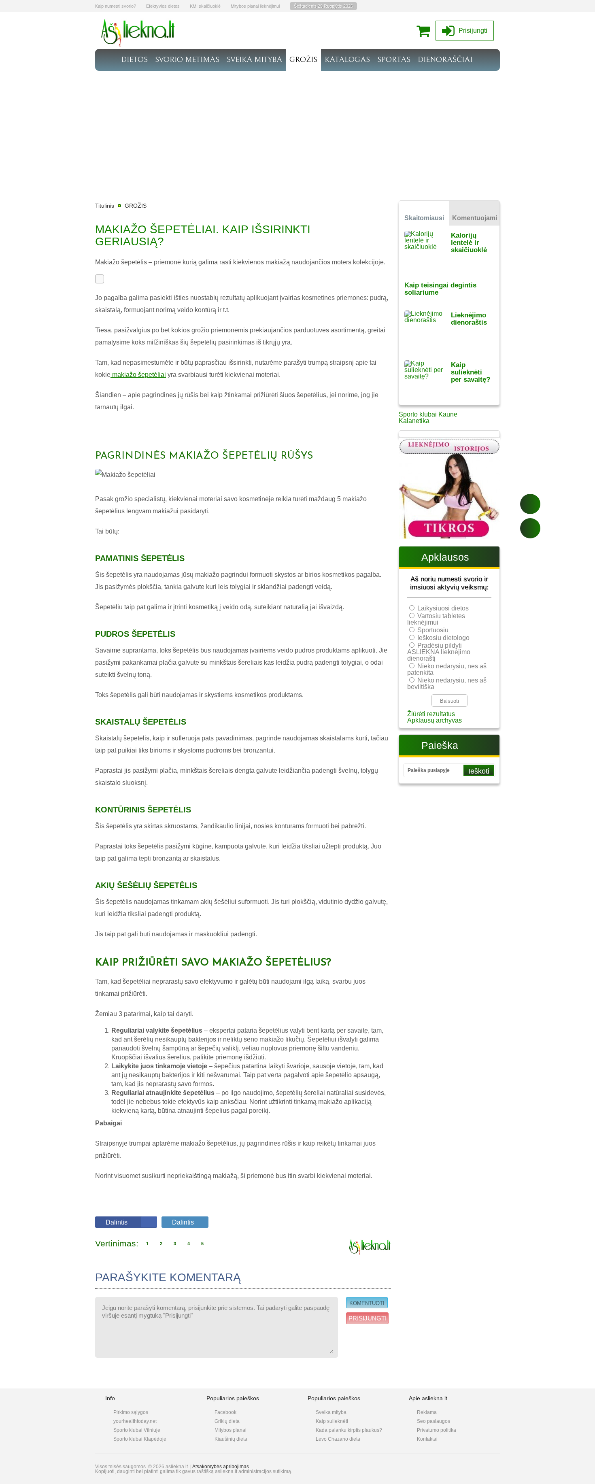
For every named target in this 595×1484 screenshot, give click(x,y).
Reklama (427, 1412)
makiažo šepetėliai (138, 374)
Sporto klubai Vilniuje (136, 1430)
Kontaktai (427, 1439)
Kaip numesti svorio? (115, 6)
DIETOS (134, 59)
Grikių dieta (227, 1421)
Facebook (225, 1412)
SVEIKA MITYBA (254, 59)
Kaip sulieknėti (332, 1421)
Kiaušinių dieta (231, 1439)
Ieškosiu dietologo (443, 637)
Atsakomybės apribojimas (220, 1466)
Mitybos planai (230, 1430)
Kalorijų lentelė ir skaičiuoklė (469, 243)
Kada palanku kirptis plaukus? (349, 1430)
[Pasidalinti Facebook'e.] (530, 504)
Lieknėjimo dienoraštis (469, 318)
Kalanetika (414, 420)
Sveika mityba (331, 1412)
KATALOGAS (347, 59)
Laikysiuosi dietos (443, 608)
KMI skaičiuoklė (205, 6)
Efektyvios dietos (163, 6)
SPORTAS (393, 59)
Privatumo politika (436, 1430)
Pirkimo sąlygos (130, 1412)
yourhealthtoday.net (135, 1421)
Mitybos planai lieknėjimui (255, 6)
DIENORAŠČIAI (445, 59)
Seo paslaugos (433, 1421)
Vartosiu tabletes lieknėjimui (436, 619)
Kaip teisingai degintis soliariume (440, 288)
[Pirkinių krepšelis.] (425, 30)
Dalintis (117, 1222)
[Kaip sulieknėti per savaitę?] (427, 380)
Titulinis (104, 205)
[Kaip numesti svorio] (138, 44)
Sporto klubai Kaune (428, 414)
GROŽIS (303, 59)
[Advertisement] (297, 131)
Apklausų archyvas (434, 720)
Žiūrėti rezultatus (431, 713)
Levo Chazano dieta (338, 1439)
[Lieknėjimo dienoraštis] (427, 330)
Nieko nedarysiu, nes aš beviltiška (447, 683)
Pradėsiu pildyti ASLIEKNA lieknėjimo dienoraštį (438, 652)
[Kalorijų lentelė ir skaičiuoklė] (427, 250)
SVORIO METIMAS (187, 59)
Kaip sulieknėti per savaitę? (470, 372)
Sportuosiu (432, 630)
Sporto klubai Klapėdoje (139, 1439)
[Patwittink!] (530, 528)
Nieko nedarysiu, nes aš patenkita (447, 669)
